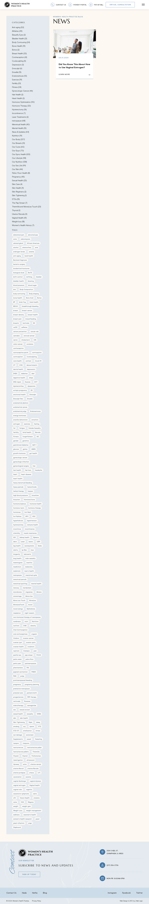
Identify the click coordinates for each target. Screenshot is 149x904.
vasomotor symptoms (21, 794)
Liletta (15, 550)
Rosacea (27, 701)
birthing (29, 277)
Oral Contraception (20, 630)
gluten (25, 449)
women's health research (22, 819)
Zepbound (17, 827)
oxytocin (16, 651)
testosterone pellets (21, 752)
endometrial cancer (20, 407)
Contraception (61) (19, 57)
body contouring (19, 294)
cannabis (16, 336)
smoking (16, 726)
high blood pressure (20, 495)
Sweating (38, 739)
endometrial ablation (20, 403)
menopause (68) (18, 121)
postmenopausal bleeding (22, 680)
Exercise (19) (17, 79)
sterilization (27, 731)
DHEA (15, 373)
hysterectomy (18, 525)
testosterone (18, 747)
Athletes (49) (17, 31)
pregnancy (17, 684)
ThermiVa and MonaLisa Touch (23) (26, 206)
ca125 (15, 327)
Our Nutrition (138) (19, 162)
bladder (39, 277)
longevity (16, 554)
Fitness (16, 436)
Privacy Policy (36, 901)
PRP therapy (31, 697)
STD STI (16, 731)
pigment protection (20, 672)
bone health (17, 298)
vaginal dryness (35, 781)
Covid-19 (38, 361)
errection (35, 420)
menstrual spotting (20, 584)
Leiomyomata (29, 546)
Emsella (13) (16, 72)
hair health (17, 470)
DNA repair (17, 382)
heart (15, 474)
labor (15, 542)
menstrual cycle (31, 575)
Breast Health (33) (19, 53)
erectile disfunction (20, 420)
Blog (45, 893)
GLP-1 (34, 445)
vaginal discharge (19, 781)
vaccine (28, 777)
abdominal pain (18, 235)
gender (16, 441)
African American (33, 243)
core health (17, 361)
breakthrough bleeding (30, 306)
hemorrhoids (32, 487)
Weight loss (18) (18, 221)
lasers (31, 542)
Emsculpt (33, 394)
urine (25, 764)
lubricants (27, 554)
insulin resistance (30, 533)
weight (15, 806)
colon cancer (18, 344)
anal (36, 247)
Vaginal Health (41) (19, 218)
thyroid (24, 756)
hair (34, 466)
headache (38, 470)
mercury (16, 588)
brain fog (22, 302)
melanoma (28, 567)
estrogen (16, 424)
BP (14, 302)
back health (29, 256)
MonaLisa (32, 600)
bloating (31, 281)
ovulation (31, 647)
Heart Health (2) (18, 98)
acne (15, 239)
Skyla (30, 722)
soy (24, 726)
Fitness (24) (16, 87)
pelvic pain (17, 663)
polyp (22, 676)
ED (32, 390)
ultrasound (30, 760)
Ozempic (26, 651)
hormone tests (18, 508)
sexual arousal (25, 710)
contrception (18, 357)
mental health (36, 584)
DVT (35, 382)
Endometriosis (35, 411)
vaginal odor (17, 789)
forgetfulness (28, 436)
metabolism (27, 588)
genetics (25, 441)
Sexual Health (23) (19, 180)
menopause (17, 575)
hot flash (28, 512)
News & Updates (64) (20, 132)
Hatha (34, 893)
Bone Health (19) (18, 46)
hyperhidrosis (18, 521)
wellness (16, 815)
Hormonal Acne (29, 499)
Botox (39, 298)
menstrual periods (19, 579)
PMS (14, 676)
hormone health (35, 504)
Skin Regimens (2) (19, 191)
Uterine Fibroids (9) (19, 214)
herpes (30, 491)
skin (14, 718)
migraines (29, 592)
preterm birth (32, 693)
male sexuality (30, 558)
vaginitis (29, 789)
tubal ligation (18, 760)
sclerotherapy (18, 705)
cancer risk (34, 331)
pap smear (29, 655)
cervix (15, 340)
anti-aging (17, 256)
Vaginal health (34, 785)
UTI (39, 773)
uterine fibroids (33, 768)
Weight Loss (17, 810)
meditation (17, 567)
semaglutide (31, 705)
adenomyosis (25, 239)
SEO (131, 901)
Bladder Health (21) (19, 38)
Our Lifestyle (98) (19, 158)
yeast (38, 819)
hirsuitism (35, 495)
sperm (32, 726)
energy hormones (19, 415)
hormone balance (19, 504)
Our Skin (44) (17, 169)
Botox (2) (15, 50)
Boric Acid (29, 298)
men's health (29, 571)
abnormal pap (33, 235)
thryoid (15, 756)
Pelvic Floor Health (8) (21, 173)
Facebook (126, 893)
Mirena (39, 592)
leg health (17, 546)
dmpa (31, 378)
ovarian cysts (31, 642)
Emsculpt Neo (18, 399)
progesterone (18, 697)
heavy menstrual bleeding (22, 483)
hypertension (32, 521)
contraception (18, 348)
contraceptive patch (20, 352)
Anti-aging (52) (18, 27)
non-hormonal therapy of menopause (27, 617)
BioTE (30, 273)
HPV (26, 516)
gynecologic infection (21, 462)
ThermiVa (36, 752)
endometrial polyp (19, 411)
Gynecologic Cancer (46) (22, 91)
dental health (18, 369)
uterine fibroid (18, 768)
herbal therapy (18, 491)
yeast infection (18, 823)
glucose (16, 449)
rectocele (16, 701)
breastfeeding (30, 319)
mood (30, 605)
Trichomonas (36, 756)
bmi (14, 289)
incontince (17, 529)
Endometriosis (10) (19, 76)
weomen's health (30, 815)
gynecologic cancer (20, 457)
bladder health (18, 281)
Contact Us (11, 893)
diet (33, 373)
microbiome (17, 592)
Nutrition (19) (17, 135)
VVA (22, 802)
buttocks (26, 323)
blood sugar (32, 285)
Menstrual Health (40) (21, 124)
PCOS (39, 655)
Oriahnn (16, 638)
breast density (18, 315)
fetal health (27, 432)
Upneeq (16, 764)
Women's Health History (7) (23, 225)
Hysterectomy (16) (19, 109)
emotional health (19, 394)
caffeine (24, 327)
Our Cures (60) (18, 147)
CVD (21, 365)
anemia (31, 252)
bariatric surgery (19, 264)
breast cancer (27, 310)
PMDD (34, 672)
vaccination (17, 777)
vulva (15, 802)
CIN (35, 340)
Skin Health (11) (18, 188)
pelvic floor (30, 659)
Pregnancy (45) (18, 177)
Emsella (29, 399)
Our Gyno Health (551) (21, 154)
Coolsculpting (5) (19, 61)
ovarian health (18, 647)
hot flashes (17, 516)
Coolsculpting (32, 357)
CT (14, 365)
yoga (30, 823)
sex (14, 710)
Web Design (124, 901)
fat (14, 428)
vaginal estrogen (19, 785)
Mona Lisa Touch (19, 600)
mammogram (17, 563)
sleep (38, 722)
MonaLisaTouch (18, 605)
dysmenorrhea (18, 386)
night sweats (29, 613)
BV (34, 323)
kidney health (24, 537)
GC (38, 436)
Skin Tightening (19, 722)
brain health (34, 302)
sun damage (17, 735)
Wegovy (31, 802)
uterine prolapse (19, 773)
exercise (27, 424)
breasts (16, 323)
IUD (14, 537)
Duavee (27, 382)
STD (39, 726)
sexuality (30, 714)
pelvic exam (17, 659)
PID (28, 668)
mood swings (18, 609)
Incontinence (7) (19, 113)
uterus (31, 773)
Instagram (112, 893)
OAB (24, 626)
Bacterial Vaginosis (20, 260)
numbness (17, 621)
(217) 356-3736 (112, 865)
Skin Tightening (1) (19, 195)
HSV (33, 516)
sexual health (18, 714)
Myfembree (31, 609)
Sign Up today (29, 874)
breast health (33, 315)
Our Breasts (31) (18, 143)
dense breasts (32, 365)
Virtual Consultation (120, 5)
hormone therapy (34, 508)
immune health (32, 525)
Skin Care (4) (17, 184)
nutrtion (16, 626)
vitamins (37, 798)
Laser (23, 542)
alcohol (15, 247)
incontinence (29, 529)
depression (31, 369)
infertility (16, 533)
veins (35, 794)
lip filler (24, 550)
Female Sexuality (35, 428)
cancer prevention (20, 331)
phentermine (18, 668)
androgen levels (19, 252)
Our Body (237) (18, 139)
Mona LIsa (29, 596)
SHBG (39, 714)
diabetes (24, 373)
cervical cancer (29, 336)
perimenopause (30, 663)
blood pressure (18, 285)
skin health (24, 718)
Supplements (18, 739)
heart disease (26, 474)
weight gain (26, 806)
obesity (33, 626)
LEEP (38, 542)
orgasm (34, 634)
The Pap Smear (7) (19, 203)
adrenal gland (18, 243)
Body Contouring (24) (21, 42)
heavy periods (18, 487)
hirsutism (16, 499)
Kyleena (36, 537)
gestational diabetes (20, 445)
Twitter (139, 893)
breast (15, 310)
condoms (30, 344)
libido (40, 546)
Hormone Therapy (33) (21, 106)
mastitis (29, 563)
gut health (33, 453)
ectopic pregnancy (20, 390)
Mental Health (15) (19, 128)
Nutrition (35, 621)
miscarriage (17, 596)
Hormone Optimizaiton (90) (23, 102)
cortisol (28, 361)
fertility (16, 432)
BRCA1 (15, 306)
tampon (16, 743)
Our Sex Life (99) (19, 165)
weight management (33, 810)
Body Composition (26, 289)
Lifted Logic (139, 901)
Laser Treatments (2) (20, 117)
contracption (37, 352)
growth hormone (19, 453)
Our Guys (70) (18, 150)
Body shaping (34, 294)
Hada (24, 893)
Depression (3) (18, 64)
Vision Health (25, 798)
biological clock (18, 273)
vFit (14, 798)
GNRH (33, 449)
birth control (17, 277)
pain (35, 651)
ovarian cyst (17, 642)
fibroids (38, 432)
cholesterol (25, 340)
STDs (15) (16, 199)
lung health (17, 558)
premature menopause (21, 689)
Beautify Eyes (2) (19, 35)
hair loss (28, 470)
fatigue (22, 428)
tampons (26, 743)
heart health (17, 478)
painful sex (17, 655)
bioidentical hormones (21, 268)
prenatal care (18, 693)
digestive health (19, 378)
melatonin (16, 571)
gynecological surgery (21, 466)
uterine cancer (35, 764)
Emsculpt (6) (17, 68)
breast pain (17, 319)
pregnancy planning (32, 684)
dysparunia (31, 386)
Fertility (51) (16, 83)
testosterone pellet (34, 747)
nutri (26, 621)
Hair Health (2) (17, 94)
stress (38, 731)
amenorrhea (26, 247)
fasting (36, 424)
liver (32, 550)
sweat (29, 739)
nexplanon (17, 613)
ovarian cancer (28, 638)
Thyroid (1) (16, 210)
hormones (17, 512)
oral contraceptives (20, 634)
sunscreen (30, 735)
